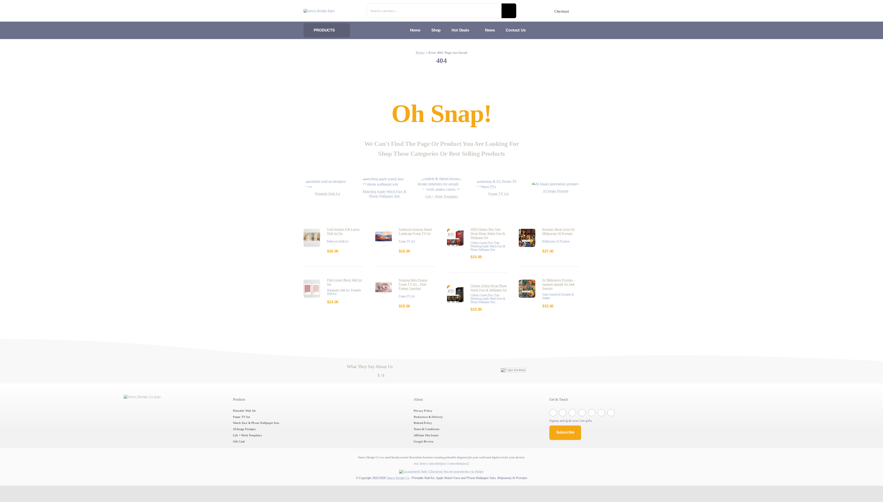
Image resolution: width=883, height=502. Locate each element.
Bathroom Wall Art (339, 246)
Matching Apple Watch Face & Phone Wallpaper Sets (384, 199)
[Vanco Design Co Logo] (142, 413)
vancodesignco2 (459, 479)
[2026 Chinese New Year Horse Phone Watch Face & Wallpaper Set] (455, 237)
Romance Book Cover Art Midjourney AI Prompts (560, 237)
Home (417, 53)
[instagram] (562, 429)
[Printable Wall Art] (327, 184)
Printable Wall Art (338, 299)
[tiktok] (582, 429)
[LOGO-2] (321, 11)
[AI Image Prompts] (555, 184)
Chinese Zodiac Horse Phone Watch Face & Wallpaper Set (486, 299)
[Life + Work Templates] (441, 178)
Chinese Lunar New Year (487, 248)
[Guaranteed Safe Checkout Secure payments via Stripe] (441, 488)
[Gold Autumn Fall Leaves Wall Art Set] (312, 237)
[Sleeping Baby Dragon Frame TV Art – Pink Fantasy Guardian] (383, 291)
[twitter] (572, 429)
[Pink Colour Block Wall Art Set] (312, 287)
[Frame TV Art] (498, 184)
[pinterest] (591, 429)
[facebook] (553, 429)
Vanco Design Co (396, 494)
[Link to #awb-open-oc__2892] (576, 11)
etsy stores (420, 479)
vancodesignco (438, 479)
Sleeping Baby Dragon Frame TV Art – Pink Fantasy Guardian (415, 294)
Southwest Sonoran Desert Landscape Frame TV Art (417, 239)
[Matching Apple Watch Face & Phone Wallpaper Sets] (384, 179)
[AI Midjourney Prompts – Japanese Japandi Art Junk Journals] (527, 287)
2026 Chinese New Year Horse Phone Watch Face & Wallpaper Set (488, 239)
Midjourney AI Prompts (557, 246)
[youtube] (601, 429)
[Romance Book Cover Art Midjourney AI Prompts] (527, 237)
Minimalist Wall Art (339, 295)
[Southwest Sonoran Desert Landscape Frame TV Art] (383, 237)
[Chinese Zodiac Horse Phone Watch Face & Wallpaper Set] (455, 297)
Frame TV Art (408, 250)
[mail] (611, 429)
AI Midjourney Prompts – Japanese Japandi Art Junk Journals (560, 290)
